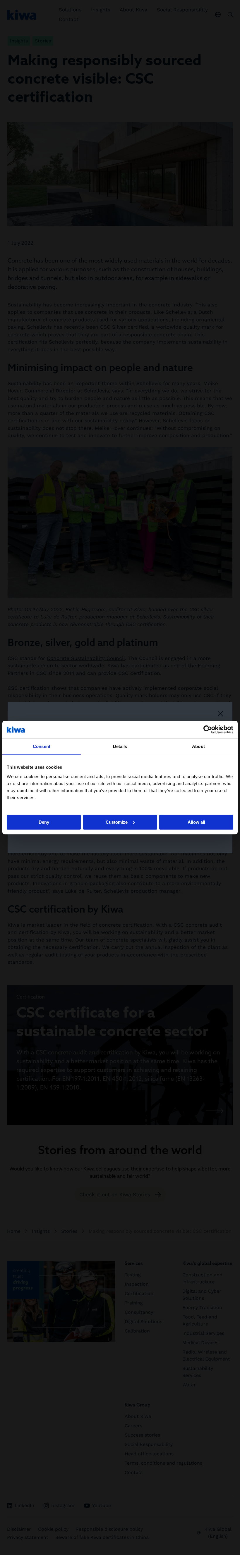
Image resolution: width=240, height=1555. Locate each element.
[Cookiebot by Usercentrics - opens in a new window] (207, 729)
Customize (117, 822)
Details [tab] (120, 746)
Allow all (196, 822)
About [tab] (198, 746)
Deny (44, 822)
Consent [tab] (41, 746)
